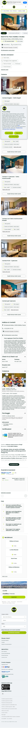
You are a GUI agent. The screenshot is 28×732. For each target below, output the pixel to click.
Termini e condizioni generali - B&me (8, 706)
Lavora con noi (4, 657)
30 (24, 28)
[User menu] (25, 6)
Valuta (3, 623)
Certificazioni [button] (6, 429)
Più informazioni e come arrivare (8, 50)
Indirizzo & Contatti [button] (8, 322)
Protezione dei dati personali (7, 702)
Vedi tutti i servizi (4, 69)
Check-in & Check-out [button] (10, 357)
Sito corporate (4, 651)
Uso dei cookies (4, 712)
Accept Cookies (9, 133)
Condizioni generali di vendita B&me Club (9, 704)
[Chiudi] (1, 2)
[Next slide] (25, 86)
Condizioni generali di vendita (7, 700)
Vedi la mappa (20, 41)
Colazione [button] (5, 371)
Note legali (3, 714)
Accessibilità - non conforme (7, 718)
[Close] (24, 108)
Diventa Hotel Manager (6, 653)
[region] (14, 122)
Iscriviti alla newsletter (14, 632)
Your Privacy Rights (13, 136)
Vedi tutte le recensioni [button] (6, 492)
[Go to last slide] (2, 86)
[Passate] (2, 495)
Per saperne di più (14, 464)
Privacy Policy (6, 129)
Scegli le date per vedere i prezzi (14, 151)
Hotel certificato (6, 44)
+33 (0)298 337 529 (17, 44)
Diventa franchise (5, 655)
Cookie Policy (12, 129)
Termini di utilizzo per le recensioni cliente (9, 708)
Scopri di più (14, 597)
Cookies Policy (19, 127)
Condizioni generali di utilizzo (7, 698)
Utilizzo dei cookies (5, 710)
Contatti (3, 642)
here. (19, 125)
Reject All (18, 133)
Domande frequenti (5, 640)
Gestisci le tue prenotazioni (6, 644)
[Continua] (25, 495)
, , (12, 39)
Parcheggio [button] (6, 413)
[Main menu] (2, 6)
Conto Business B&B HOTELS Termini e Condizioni (11, 716)
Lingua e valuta (5, 614)
